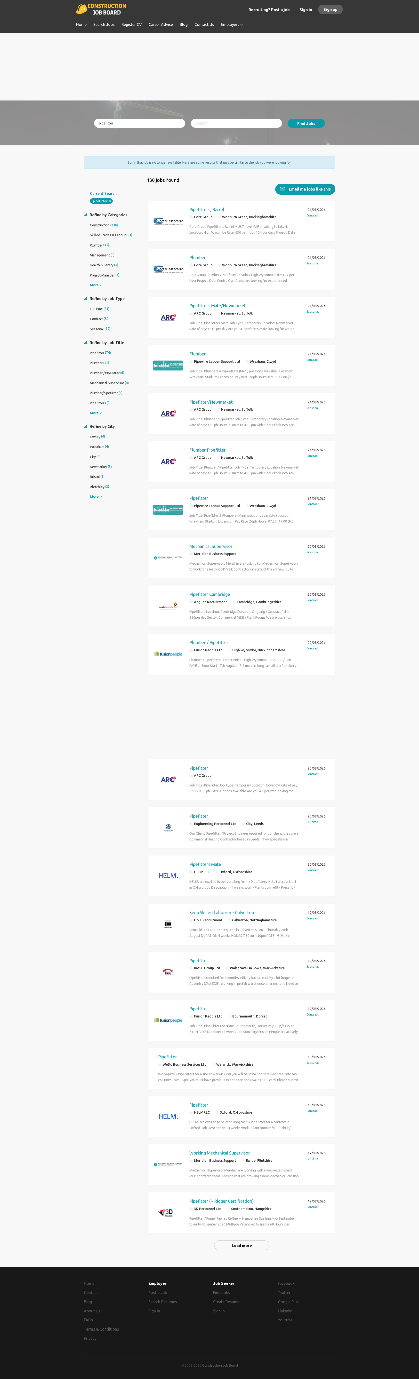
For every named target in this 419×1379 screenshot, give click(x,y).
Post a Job (157, 1292)
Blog (88, 1302)
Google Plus (288, 1302)
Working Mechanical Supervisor (219, 1152)
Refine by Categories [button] (108, 215)
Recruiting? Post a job (269, 10)
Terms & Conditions (101, 1329)
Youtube (285, 1320)
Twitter (284, 1292)
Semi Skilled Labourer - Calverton (221, 912)
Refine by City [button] (102, 426)
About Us (92, 1311)
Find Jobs (306, 123)
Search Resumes (162, 1302)
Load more (242, 1245)
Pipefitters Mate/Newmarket (217, 305)
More (94, 285)
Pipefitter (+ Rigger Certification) (221, 1201)
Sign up (330, 9)
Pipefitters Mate (205, 864)
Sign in (305, 10)
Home (89, 1283)
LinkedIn (285, 1311)
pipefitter (100, 201)
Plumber (197, 257)
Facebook (286, 1283)
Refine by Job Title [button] (106, 342)
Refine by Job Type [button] (107, 298)
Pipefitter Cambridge (209, 594)
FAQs (88, 1320)
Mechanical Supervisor (211, 546)
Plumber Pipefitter (207, 449)
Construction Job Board (220, 1365)
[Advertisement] (209, 66)
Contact (91, 1292)
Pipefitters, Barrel (206, 209)
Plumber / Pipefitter (208, 642)
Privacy (90, 1338)
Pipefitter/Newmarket (211, 402)
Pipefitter (198, 498)
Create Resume (226, 1302)
